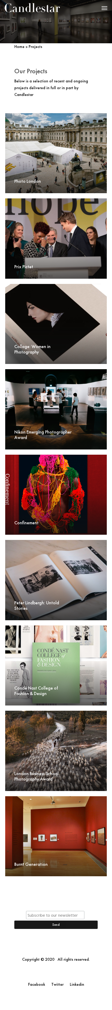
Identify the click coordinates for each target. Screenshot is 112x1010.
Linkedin (77, 984)
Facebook (36, 984)
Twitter (57, 984)
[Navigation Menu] (104, 7)
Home (19, 46)
